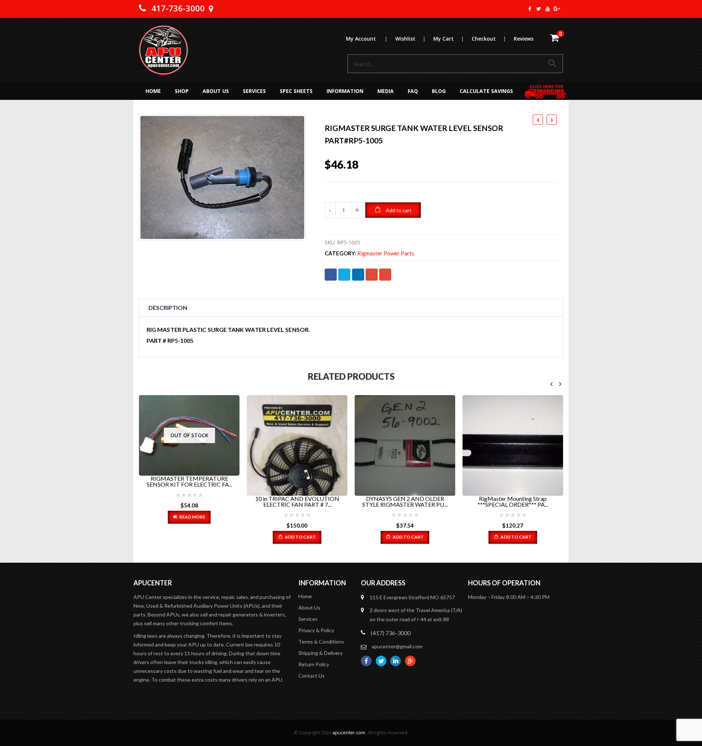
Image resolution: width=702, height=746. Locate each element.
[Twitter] (539, 9)
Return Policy (313, 664)
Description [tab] (167, 307)
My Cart (448, 38)
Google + (372, 275)
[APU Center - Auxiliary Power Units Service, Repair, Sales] (163, 50)
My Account (366, 38)
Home (153, 90)
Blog (439, 90)
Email (385, 275)
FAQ (413, 90)
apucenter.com (348, 733)
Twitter (344, 275)
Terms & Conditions (321, 641)
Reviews (523, 38)
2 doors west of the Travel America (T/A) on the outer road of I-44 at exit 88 (416, 614)
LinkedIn (358, 275)
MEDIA (385, 90)
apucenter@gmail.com (397, 646)
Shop (182, 90)
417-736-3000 (178, 8)
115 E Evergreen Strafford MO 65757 (412, 597)
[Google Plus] (557, 9)
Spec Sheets (296, 90)
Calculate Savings (486, 90)
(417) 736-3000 (391, 632)
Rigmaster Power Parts (385, 253)
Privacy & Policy (316, 630)
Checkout (489, 38)
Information (345, 90)
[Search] (553, 64)
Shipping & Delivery (320, 653)
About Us (216, 90)
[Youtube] (547, 9)
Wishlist (410, 38)
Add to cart (399, 210)
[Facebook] (530, 9)
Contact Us (311, 675)
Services (254, 90)
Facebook (331, 275)
